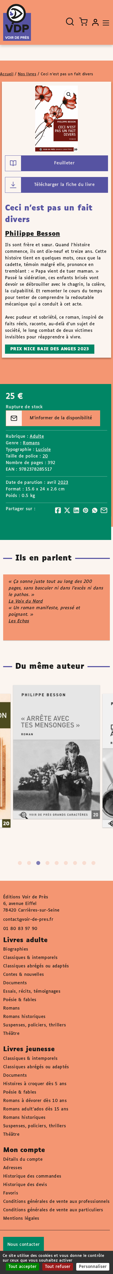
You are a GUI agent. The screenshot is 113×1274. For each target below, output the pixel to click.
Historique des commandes (32, 1176)
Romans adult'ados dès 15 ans (35, 1109)
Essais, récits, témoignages (31, 991)
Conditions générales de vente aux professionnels (56, 1201)
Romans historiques (24, 1017)
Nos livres (27, 74)
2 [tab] (29, 863)
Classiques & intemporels (30, 958)
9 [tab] (93, 863)
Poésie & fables (20, 1000)
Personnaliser (93, 1267)
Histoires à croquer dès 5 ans (35, 1084)
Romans (31, 443)
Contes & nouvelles (23, 974)
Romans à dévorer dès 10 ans (35, 1101)
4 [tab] (47, 863)
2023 (63, 482)
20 (45, 456)
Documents (15, 983)
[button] (69, 94)
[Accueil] (17, 22)
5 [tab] (57, 863)
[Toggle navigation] (104, 22)
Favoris (10, 1193)
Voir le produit (64, 772)
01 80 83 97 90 (20, 929)
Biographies (15, 949)
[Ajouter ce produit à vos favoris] (88, 731)
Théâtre (11, 1033)
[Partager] (58, 510)
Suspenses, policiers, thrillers (34, 1025)
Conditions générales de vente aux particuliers (53, 1210)
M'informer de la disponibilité (61, 418)
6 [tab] (66, 863)
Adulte (37, 436)
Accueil (6, 74)
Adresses (12, 1168)
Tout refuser (57, 1267)
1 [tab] (20, 863)
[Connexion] (95, 22)
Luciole (43, 449)
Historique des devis (25, 1185)
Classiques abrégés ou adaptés (36, 966)
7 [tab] (75, 863)
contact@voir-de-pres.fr (28, 919)
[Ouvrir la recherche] (70, 22)
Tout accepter (22, 1267)
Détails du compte (23, 1159)
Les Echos (18, 621)
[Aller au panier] (83, 21)
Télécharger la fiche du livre (64, 185)
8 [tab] (84, 863)
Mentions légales (21, 1218)
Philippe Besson (32, 234)
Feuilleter (64, 163)
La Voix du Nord (25, 601)
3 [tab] (38, 863)
